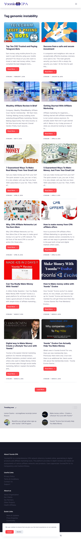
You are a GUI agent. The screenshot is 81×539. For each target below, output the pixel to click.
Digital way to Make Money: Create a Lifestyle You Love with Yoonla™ (21, 346)
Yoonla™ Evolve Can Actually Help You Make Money (62, 422)
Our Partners (9, 500)
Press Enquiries (12, 518)
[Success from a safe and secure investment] (59, 32)
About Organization (11, 495)
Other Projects (9, 502)
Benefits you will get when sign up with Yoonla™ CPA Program (24, 422)
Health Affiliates (10, 505)
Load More (40, 389)
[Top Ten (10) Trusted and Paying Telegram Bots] (22, 32)
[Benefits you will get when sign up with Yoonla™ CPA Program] (7, 422)
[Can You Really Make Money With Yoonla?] (22, 270)
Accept (9, 532)
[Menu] (76, 4)
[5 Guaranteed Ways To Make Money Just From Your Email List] (59, 154)
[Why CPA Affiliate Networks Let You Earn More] (22, 210)
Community (11, 521)
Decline (19, 532)
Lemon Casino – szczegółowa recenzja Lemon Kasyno (20, 414)
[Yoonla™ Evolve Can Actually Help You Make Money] (59, 329)
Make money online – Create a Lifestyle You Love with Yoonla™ (61, 414)
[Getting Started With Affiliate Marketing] (59, 92)
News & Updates (13, 515)
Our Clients (8, 497)
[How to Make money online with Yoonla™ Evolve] (59, 270)
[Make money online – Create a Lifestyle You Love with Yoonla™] (45, 414)
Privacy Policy (9, 476)
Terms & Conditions (11, 479)
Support (7, 484)
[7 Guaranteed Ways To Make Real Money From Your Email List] (22, 154)
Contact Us (8, 482)
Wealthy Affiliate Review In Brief (21, 106)
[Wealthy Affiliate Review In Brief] (22, 92)
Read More (13, 69)
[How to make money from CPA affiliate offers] (59, 210)
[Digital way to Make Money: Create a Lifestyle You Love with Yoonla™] (22, 329)
